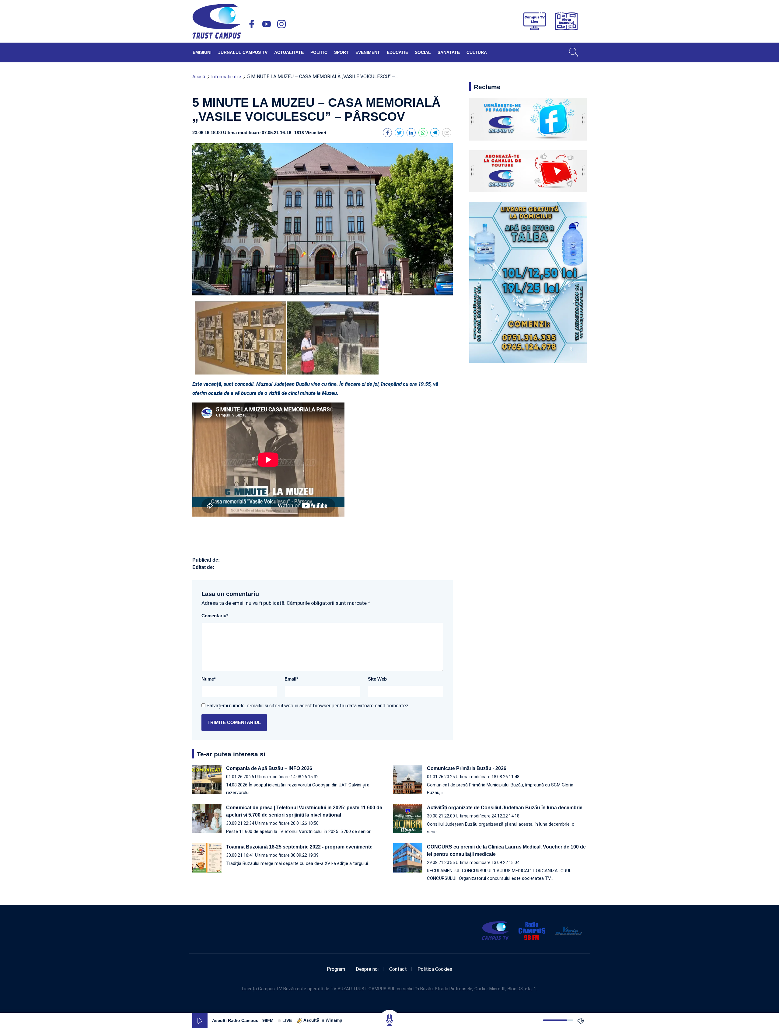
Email (291, 678)
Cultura (476, 52)
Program (336, 969)
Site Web (377, 678)
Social (423, 52)
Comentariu (214, 615)
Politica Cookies (434, 969)
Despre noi (367, 969)
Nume (208, 678)
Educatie (397, 52)
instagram (281, 24)
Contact (398, 969)
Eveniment (367, 52)
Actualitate (289, 52)
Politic (318, 52)
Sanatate (449, 52)
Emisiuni (202, 52)
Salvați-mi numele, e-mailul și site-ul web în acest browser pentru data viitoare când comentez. (308, 706)
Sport (341, 52)
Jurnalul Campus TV (242, 52)
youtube (266, 24)
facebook (252, 24)
